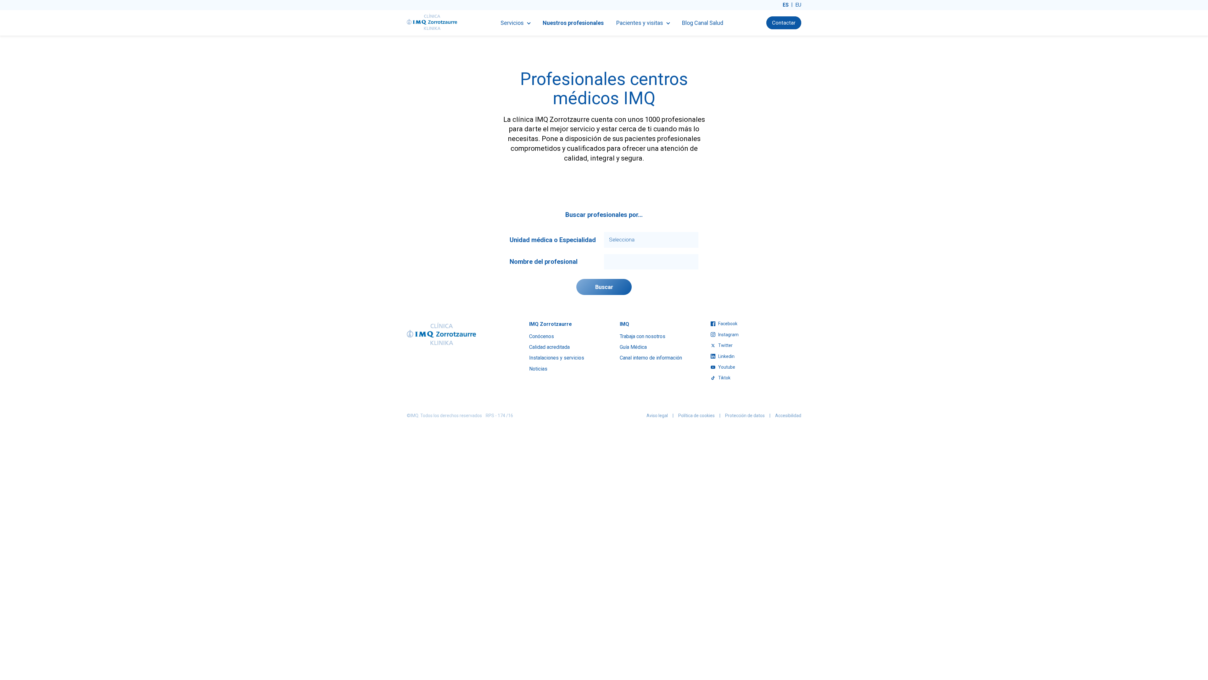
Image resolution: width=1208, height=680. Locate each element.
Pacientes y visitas (639, 23)
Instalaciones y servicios (556, 358)
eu (798, 5)
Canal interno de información (651, 358)
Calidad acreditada (549, 347)
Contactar (784, 23)
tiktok (723, 377)
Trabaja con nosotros (642, 336)
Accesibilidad (788, 415)
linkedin (726, 356)
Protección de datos (745, 415)
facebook (727, 323)
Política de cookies (696, 415)
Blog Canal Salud (702, 23)
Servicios (512, 23)
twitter (725, 345)
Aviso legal (657, 415)
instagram (728, 334)
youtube (726, 367)
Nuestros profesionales (573, 23)
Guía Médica (633, 347)
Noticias (538, 369)
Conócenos (541, 336)
